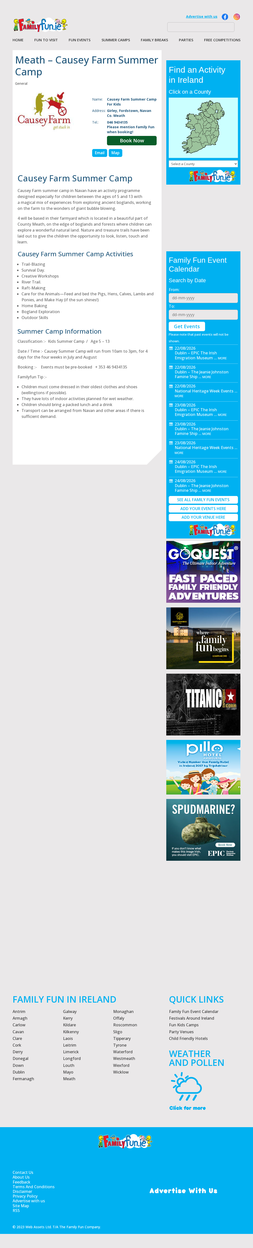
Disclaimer (22, 1191)
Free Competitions (222, 40)
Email (100, 152)
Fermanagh (23, 1078)
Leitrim (69, 1045)
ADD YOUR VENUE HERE (203, 517)
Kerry (68, 1018)
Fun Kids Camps (184, 1025)
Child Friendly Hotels (188, 1038)
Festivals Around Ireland (191, 1018)
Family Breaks (154, 40)
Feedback (21, 1182)
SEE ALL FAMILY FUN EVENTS (203, 499)
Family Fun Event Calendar (193, 1011)
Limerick (71, 1051)
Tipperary (122, 1038)
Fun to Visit (46, 40)
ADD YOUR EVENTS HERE (203, 508)
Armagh (20, 1018)
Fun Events (79, 40)
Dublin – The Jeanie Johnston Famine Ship (202, 374)
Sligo (117, 1031)
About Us (21, 1177)
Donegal (20, 1058)
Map (115, 152)
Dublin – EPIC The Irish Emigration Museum (196, 355)
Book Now (132, 140)
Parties (186, 40)
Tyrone (119, 1045)
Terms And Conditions (34, 1186)
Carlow (19, 1025)
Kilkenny (71, 1031)
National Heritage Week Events (204, 391)
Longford (72, 1058)
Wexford (121, 1065)
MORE (222, 358)
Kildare (69, 1025)
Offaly (118, 1018)
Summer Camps (116, 40)
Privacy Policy (25, 1196)
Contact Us (23, 1172)
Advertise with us (201, 16)
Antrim (19, 1011)
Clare (17, 1038)
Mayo (68, 1072)
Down (18, 1065)
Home (18, 40)
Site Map (21, 1206)
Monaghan (123, 1011)
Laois (68, 1038)
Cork (17, 1045)
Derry (18, 1051)
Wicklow (121, 1072)
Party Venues (181, 1031)
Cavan (18, 1031)
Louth (68, 1065)
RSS (16, 1210)
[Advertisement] (203, 947)
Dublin (19, 1072)
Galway (70, 1011)
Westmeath (124, 1058)
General (21, 83)
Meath (69, 1078)
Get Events (187, 326)
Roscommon (125, 1025)
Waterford (123, 1051)
